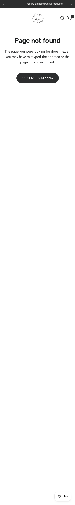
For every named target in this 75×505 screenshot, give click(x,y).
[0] (69, 18)
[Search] (62, 18)
